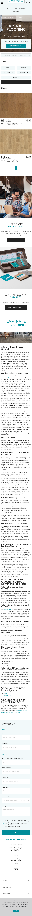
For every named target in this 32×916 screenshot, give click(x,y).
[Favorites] (26, 3)
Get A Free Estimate (15, 45)
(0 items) (29, 2)
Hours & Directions (16, 850)
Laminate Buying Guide (20, 41)
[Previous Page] (12, 168)
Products (12, 17)
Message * (4, 805)
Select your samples (14, 307)
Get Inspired (7, 887)
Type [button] (7, 68)
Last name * (5, 743)
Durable (6, 693)
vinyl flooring (8, 609)
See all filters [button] (14, 82)
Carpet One (4, 17)
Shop (5, 880)
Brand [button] (15, 77)
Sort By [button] (25, 88)
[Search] (29, 55)
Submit (16, 832)
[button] (23, 3)
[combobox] (14, 55)
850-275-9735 (16, 11)
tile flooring (11, 377)
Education (6, 893)
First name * (5, 733)
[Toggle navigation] (2, 3)
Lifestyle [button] (23, 68)
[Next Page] (19, 168)
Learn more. (5, 908)
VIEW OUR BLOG (14, 240)
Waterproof (7, 695)
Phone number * (6, 767)
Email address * (6, 777)
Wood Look (7, 697)
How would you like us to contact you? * (12, 758)
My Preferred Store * (7, 796)
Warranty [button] (23, 72)
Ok (16, 910)
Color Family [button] (7, 72)
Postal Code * (5, 787)
